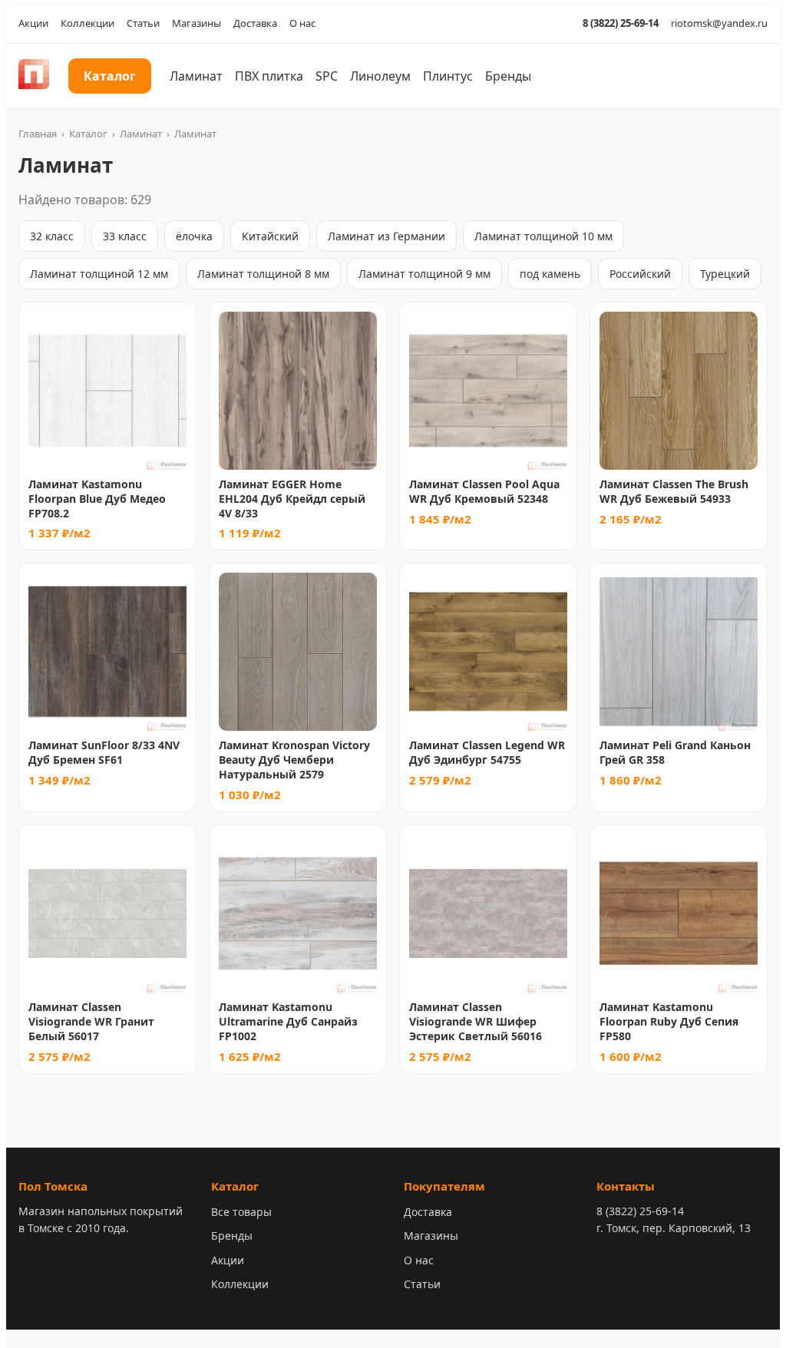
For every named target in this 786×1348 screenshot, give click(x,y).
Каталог (110, 76)
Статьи (143, 23)
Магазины (196, 23)
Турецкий (725, 273)
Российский (640, 273)
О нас (302, 23)
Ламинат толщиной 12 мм (99, 273)
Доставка (255, 23)
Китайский (270, 236)
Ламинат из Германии (386, 236)
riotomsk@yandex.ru (719, 23)
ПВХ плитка (269, 76)
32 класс (52, 236)
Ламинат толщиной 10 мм (543, 236)
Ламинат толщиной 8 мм (263, 273)
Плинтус (448, 76)
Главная (37, 133)
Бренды (508, 76)
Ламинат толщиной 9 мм (424, 273)
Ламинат (196, 76)
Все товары (241, 1211)
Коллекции (87, 23)
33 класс (125, 236)
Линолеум (380, 76)
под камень (550, 273)
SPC (326, 76)
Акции (33, 23)
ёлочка (194, 236)
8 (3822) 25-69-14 (621, 23)
